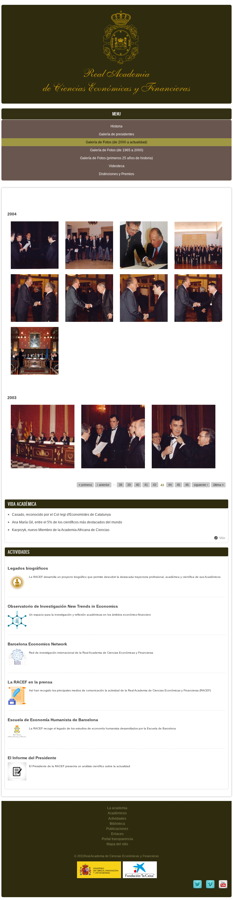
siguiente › (201, 484)
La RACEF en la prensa (30, 682)
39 (129, 484)
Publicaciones (117, 829)
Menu (116, 114)
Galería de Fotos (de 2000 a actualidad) (116, 142)
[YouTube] (223, 888)
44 (170, 484)
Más (222, 538)
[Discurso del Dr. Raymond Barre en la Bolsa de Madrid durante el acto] (35, 373)
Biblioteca (117, 824)
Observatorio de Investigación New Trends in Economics (63, 606)
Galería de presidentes (116, 134)
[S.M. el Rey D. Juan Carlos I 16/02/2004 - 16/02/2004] (144, 268)
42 (154, 484)
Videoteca (116, 166)
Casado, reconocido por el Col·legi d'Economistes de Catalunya (61, 515)
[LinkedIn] (197, 888)
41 (146, 484)
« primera (85, 484)
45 (178, 484)
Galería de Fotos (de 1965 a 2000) (116, 150)
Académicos (117, 813)
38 (120, 484)
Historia (116, 126)
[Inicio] (116, 34)
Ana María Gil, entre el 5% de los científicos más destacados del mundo (67, 522)
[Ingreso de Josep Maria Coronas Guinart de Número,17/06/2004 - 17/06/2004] (35, 268)
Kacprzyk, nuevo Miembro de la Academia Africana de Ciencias (60, 530)
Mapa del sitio (117, 844)
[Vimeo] (210, 888)
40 (137, 484)
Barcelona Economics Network (37, 644)
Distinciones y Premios (116, 174)
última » (218, 484)
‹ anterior (103, 484)
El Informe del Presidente (32, 758)
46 (187, 484)
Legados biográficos (28, 568)
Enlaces (117, 834)
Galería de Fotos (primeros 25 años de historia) (116, 158)
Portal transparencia (117, 839)
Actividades (117, 819)
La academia (117, 808)
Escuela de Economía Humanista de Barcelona (53, 720)
